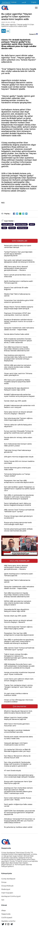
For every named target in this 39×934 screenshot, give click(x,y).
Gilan (4, 228)
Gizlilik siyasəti (6, 917)
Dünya (3, 882)
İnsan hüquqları (7, 893)
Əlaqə (3, 910)
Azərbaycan (22, 228)
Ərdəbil (12, 228)
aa (7, 31)
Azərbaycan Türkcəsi (9, 2)
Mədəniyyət (5, 889)
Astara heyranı (21, 224)
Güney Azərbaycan (8, 879)
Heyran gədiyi (7, 224)
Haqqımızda (5, 914)
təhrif (32, 224)
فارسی (24, 2)
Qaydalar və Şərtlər (8, 921)
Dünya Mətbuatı (7, 886)
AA (3, 31)
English (33, 2)
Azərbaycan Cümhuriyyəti (11, 896)
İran (2, 900)
